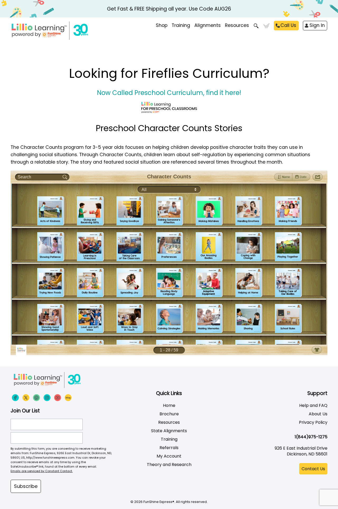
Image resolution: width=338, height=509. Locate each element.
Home (169, 405)
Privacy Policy (313, 422)
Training (169, 439)
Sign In (317, 25)
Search (256, 26)
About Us (318, 414)
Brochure (169, 414)
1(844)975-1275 (311, 437)
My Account (169, 456)
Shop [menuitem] (161, 25)
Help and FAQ (313, 405)
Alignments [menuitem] (207, 25)
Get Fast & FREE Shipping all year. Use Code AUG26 (169, 8)
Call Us (288, 25)
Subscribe (25, 486)
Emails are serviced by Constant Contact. (42, 471)
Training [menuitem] (181, 25)
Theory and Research (169, 465)
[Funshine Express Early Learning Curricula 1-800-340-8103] (61, 30)
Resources (237, 25)
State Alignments (169, 431)
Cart (267, 26)
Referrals (169, 448)
